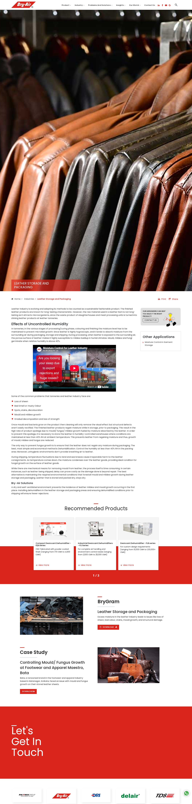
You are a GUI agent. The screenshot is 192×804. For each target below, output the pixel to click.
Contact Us (149, 5)
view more (43, 565)
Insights (120, 5)
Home (17, 298)
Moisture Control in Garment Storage (159, 343)
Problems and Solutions (99, 5)
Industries (29, 298)
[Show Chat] (186, 793)
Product (65, 5)
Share (175, 299)
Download (108, 627)
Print (163, 299)
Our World (134, 5)
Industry (79, 5)
